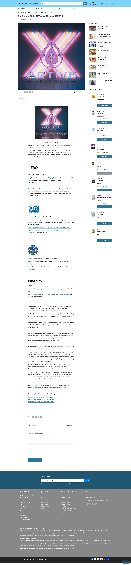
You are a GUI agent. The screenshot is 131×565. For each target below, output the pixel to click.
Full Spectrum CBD (25, 502)
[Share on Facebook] (25, 92)
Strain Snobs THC (24, 498)
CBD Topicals (23, 513)
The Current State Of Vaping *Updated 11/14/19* (42, 12)
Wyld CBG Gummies (102, 231)
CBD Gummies (100, 96)
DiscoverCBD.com (35, 369)
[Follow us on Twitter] (90, 504)
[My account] (102, 3)
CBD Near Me (38, 9)
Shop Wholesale (65, 495)
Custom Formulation (66, 502)
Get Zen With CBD (102, 65)
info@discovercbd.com (35, 387)
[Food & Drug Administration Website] (34, 163)
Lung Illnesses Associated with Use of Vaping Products (43, 178)
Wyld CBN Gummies (102, 180)
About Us (43, 498)
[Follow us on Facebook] (88, 504)
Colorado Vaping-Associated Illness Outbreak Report (42, 267)
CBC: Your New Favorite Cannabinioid (103, 58)
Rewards (30, 9)
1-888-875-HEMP (93, 4)
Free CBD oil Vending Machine (68, 508)
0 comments (79, 92)
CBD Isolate (100, 130)
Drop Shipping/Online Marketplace (70, 511)
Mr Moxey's (100, 195)
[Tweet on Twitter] (30, 92)
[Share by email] (32, 92)
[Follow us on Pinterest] (96, 504)
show (25, 98)
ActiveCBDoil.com (50, 369)
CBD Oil (22, 504)
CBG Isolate (100, 214)
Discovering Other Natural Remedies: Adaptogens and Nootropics (104, 35)
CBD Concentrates (25, 519)
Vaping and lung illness (34, 261)
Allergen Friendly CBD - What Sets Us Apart (105, 27)
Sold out (105, 173)
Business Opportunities (51, 9)
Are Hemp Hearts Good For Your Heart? (104, 50)
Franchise (63, 506)
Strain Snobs (100, 145)
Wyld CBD (99, 178)
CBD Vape (22, 508)
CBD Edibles (23, 515)
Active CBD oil (100, 94)
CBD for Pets (23, 517)
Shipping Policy (45, 502)
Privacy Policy (73, 483)
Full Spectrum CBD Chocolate (104, 164)
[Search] (85, 3)
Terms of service (23, 551)
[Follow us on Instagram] (93, 504)
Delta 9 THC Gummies (102, 147)
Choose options (104, 105)
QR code (33, 359)
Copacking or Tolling (66, 513)
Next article (70, 425)
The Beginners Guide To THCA (105, 81)
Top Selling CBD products (26, 495)
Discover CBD (21, 12)
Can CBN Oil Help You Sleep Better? (104, 43)
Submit (87, 480)
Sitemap (43, 508)
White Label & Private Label (68, 500)
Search (42, 495)
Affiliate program (65, 504)
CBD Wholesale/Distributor (68, 498)
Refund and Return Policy (47, 500)
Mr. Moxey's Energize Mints (104, 197)
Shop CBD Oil (21, 9)
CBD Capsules (100, 113)
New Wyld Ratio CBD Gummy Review (105, 74)
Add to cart (104, 139)
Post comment (35, 460)
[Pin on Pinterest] (27, 92)
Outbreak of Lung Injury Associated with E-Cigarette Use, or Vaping (46, 220)
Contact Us (72, 9)
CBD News (27, 12)
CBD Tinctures (23, 506)
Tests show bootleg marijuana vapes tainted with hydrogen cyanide (46, 289)
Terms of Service (45, 506)
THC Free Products (25, 500)
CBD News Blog (63, 9)
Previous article (33, 425)
